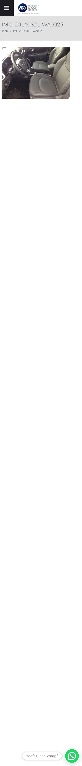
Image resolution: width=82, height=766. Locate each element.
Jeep (5, 31)
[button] (72, 756)
